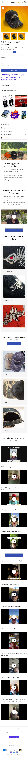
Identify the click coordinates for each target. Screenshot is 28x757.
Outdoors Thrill (12, 754)
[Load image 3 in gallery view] (21, 36)
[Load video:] (14, 217)
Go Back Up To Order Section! (14, 230)
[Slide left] (1, 36)
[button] (2, 2)
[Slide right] (26, 36)
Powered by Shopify (18, 754)
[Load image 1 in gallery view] (6, 36)
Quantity (2, 63)
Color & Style (3, 57)
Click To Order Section (14, 343)
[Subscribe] (21, 732)
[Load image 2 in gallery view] (14, 36)
